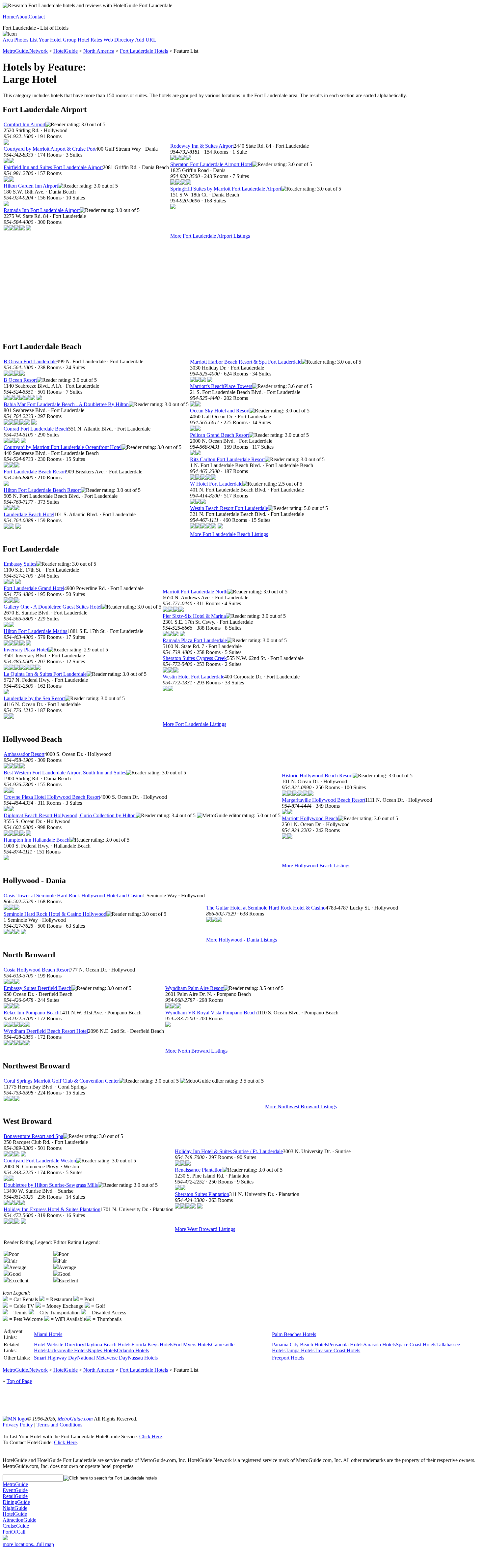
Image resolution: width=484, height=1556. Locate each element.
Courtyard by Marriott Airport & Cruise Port (49, 149)
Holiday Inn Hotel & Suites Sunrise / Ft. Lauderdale (229, 1151)
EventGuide (15, 1490)
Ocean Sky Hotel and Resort (220, 410)
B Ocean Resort (20, 380)
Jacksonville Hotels (67, 1350)
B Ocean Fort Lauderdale (30, 361)
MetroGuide (15, 1484)
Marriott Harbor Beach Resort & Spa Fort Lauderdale (245, 362)
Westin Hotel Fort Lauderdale (193, 676)
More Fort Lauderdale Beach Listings (229, 534)
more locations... (20, 1544)
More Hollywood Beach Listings (316, 865)
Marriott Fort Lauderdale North (195, 591)
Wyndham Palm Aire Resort (194, 988)
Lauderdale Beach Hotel (29, 514)
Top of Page (19, 1381)
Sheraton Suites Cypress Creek (195, 658)
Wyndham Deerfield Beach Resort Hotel (46, 1031)
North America (98, 51)
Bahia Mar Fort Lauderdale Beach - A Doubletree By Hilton (66, 404)
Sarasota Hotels (379, 1344)
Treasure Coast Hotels (337, 1350)
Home (9, 16)
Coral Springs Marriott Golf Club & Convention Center (61, 1081)
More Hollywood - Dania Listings (241, 940)
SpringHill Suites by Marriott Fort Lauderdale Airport (225, 189)
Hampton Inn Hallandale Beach (36, 840)
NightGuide (15, 1508)
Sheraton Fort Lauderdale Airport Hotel (211, 164)
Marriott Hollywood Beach (310, 818)
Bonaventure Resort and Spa (33, 1136)
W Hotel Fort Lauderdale (216, 484)
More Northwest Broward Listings (301, 1106)
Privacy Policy (18, 1424)
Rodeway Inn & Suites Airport (202, 146)
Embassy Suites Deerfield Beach (37, 988)
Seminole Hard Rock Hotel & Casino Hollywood (55, 914)
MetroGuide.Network (25, 51)
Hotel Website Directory (59, 1344)
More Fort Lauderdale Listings (194, 724)
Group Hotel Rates (82, 40)
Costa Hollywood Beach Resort (37, 970)
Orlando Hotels (133, 1350)
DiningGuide (16, 1502)
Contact (37, 16)
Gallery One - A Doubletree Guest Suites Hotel (52, 607)
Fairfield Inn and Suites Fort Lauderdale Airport (53, 167)
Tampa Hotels (299, 1350)
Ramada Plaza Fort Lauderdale (195, 640)
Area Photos (15, 40)
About (22, 16)
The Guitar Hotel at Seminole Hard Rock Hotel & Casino (266, 908)
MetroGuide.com (75, 1418)
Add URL (145, 40)
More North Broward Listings (196, 1051)
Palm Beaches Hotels (294, 1334)
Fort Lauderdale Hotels (144, 51)
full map (45, 1544)
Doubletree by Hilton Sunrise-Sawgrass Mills (51, 1185)
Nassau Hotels (143, 1358)
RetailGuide (15, 1496)
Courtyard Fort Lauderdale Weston (40, 1160)
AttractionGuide (19, 1520)
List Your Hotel (46, 40)
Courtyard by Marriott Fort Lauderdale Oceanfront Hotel (62, 447)
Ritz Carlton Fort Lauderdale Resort (227, 459)
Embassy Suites (20, 564)
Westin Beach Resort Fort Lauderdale (229, 508)
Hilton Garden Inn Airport (31, 186)
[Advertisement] (242, 289)
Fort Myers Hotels (192, 1344)
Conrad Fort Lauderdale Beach (36, 429)
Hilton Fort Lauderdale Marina (35, 631)
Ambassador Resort (24, 754)
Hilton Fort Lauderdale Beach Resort (42, 490)
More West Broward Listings (205, 1229)
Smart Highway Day (55, 1358)
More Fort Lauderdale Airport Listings (210, 236)
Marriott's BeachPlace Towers (221, 386)
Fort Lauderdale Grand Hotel (34, 588)
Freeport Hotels (288, 1358)
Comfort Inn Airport (24, 124)
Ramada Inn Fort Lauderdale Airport (42, 210)
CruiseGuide (16, 1526)
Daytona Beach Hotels (107, 1344)
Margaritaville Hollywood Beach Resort (323, 800)
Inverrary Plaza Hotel (26, 649)
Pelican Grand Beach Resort (219, 435)
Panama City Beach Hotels (300, 1344)
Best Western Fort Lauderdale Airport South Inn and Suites (65, 772)
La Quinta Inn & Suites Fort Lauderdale (45, 674)
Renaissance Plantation (199, 1170)
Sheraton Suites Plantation (202, 1194)
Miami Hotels (48, 1334)
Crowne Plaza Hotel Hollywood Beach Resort (52, 797)
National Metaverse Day (102, 1358)
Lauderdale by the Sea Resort (34, 698)
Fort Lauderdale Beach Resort (35, 471)
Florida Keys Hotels (152, 1344)
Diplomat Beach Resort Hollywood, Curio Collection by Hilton (70, 815)
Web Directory (118, 40)
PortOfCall (14, 1532)
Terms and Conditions (59, 1424)
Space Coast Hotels (416, 1344)
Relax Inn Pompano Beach (32, 1012)
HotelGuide (65, 51)
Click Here (150, 1436)
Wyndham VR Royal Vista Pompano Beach (211, 1012)
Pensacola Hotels (345, 1344)
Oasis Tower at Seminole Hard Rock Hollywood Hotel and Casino (73, 895)
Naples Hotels (102, 1350)
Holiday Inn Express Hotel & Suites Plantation (52, 1209)
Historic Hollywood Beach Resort (317, 775)
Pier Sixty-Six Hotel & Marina (194, 616)
